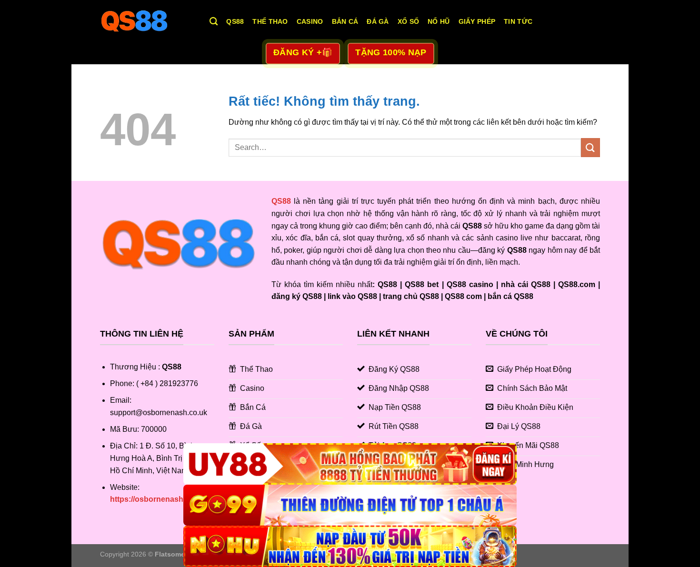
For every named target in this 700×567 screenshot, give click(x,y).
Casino (310, 21)
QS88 (235, 21)
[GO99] (350, 505)
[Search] (214, 21)
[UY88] (350, 464)
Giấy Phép (477, 21)
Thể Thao (270, 21)
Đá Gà (378, 21)
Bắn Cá (345, 21)
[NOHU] (350, 546)
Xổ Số (408, 21)
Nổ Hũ (439, 21)
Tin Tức (518, 21)
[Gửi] (590, 147)
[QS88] (147, 21)
